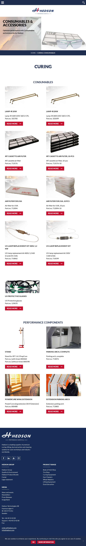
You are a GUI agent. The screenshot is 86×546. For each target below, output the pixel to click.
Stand (8, 352)
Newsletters (6, 495)
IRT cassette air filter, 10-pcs (60, 156)
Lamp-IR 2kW (52, 111)
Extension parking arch (58, 399)
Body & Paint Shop (49, 470)
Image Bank (6, 500)
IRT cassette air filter (15, 156)
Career (4, 477)
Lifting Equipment (49, 482)
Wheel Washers (48, 479)
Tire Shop (46, 472)
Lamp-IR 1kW (11, 111)
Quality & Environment (10, 472)
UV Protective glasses (16, 296)
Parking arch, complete (58, 352)
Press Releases (7, 497)
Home (33, 53)
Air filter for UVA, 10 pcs (58, 201)
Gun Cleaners (47, 477)
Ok (33, 542)
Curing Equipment (49, 475)
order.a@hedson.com (9, 528)
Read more (12, 124)
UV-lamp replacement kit (58, 246)
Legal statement (7, 479)
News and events (7, 492)
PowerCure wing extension (18, 399)
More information (46, 542)
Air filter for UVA (13, 201)
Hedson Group (7, 470)
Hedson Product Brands (10, 475)
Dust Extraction (48, 484)
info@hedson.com (8, 530)
